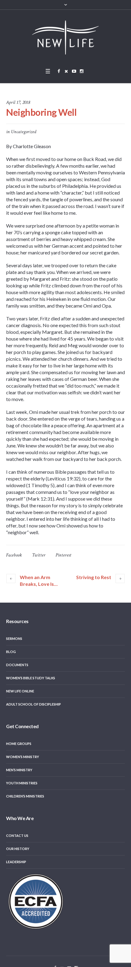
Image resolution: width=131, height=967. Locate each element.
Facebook (14, 555)
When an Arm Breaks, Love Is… (39, 580)
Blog (11, 652)
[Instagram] (82, 71)
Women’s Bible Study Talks (30, 678)
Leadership (16, 862)
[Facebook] (59, 71)
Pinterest (63, 555)
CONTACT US (17, 835)
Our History (17, 849)
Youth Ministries (21, 783)
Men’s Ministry (19, 770)
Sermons (14, 638)
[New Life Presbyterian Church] (65, 37)
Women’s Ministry (22, 757)
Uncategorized (23, 132)
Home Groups (18, 744)
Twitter (38, 555)
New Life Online (20, 691)
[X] (66, 71)
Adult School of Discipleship (33, 704)
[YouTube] (74, 71)
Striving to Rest (93, 577)
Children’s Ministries (25, 796)
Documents (17, 665)
